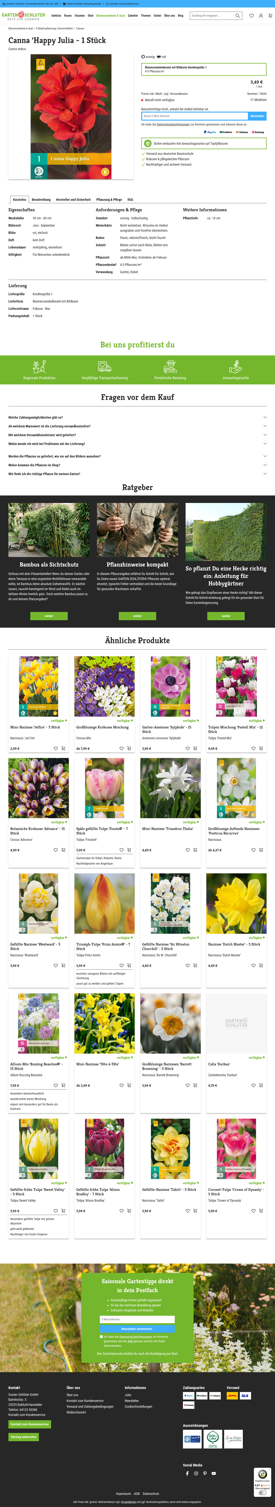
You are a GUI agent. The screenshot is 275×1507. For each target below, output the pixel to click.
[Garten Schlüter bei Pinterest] (205, 1473)
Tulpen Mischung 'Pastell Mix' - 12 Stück (235, 729)
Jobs (128, 1395)
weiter (49, 616)
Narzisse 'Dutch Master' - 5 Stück (234, 944)
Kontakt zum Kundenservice (124, 3)
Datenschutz (151, 1494)
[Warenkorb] (270, 15)
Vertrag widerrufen (23, 1437)
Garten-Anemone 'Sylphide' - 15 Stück (166, 729)
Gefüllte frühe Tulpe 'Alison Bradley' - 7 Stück (98, 1191)
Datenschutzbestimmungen (173, 124)
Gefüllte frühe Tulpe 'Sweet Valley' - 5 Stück (37, 1191)
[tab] (19, 199)
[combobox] (212, 16)
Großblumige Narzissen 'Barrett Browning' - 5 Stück (167, 1066)
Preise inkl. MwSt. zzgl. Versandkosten (164, 94)
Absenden (257, 116)
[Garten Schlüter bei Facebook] (187, 1473)
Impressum (123, 1494)
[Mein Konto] (261, 15)
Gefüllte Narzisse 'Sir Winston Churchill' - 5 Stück (165, 946)
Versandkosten (128, 1501)
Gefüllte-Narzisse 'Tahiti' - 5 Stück (169, 1189)
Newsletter (132, 1401)
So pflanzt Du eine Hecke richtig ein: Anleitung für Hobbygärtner (226, 576)
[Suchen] (237, 16)
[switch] (262, 1493)
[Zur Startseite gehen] (23, 15)
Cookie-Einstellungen (138, 1406)
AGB (130, 1341)
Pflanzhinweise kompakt (137, 564)
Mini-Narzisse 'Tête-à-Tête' (97, 1064)
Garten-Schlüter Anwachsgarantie (84, 3)
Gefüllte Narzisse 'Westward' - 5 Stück (35, 946)
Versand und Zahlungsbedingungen (90, 1406)
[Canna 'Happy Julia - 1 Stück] (71, 116)
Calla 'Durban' (219, 1064)
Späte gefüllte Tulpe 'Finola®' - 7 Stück (102, 831)
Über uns (72, 1395)
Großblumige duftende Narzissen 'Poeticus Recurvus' (233, 831)
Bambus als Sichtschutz (49, 564)
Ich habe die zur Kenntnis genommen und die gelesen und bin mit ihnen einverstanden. (136, 1341)
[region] (71, 116)
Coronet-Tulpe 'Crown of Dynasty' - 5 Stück (236, 1191)
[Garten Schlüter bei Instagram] (196, 1473)
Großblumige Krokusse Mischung (102, 727)
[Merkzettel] (251, 15)
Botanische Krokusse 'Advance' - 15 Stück (37, 831)
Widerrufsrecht (76, 1412)
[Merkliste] (55, 748)
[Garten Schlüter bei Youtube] (213, 1473)
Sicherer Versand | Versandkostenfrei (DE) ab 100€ (33, 3)
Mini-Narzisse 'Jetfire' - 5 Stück (35, 727)
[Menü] (269, 1470)
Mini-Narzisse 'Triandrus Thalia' (167, 829)
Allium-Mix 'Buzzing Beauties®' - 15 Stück (36, 1066)
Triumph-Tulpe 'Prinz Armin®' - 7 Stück (103, 946)
